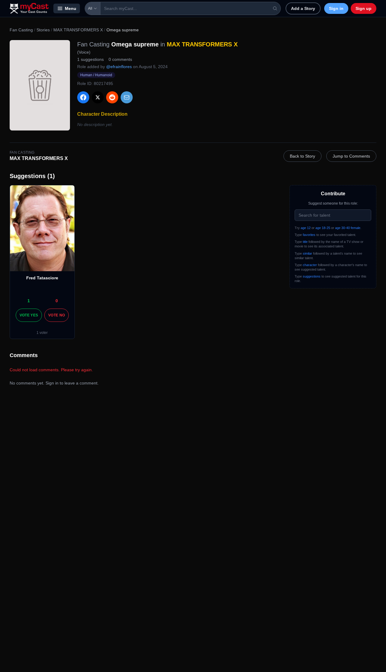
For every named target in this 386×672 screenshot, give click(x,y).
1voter (42, 333)
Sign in (336, 8)
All (90, 8)
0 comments (120, 59)
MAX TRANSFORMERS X (78, 29)
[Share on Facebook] (83, 97)
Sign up (364, 8)
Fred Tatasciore (42, 277)
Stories (43, 29)
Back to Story (302, 156)
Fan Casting (21, 29)
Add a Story (303, 8)
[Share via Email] (127, 97)
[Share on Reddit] (112, 97)
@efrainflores (119, 66)
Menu (70, 8)
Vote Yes (29, 315)
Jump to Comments (351, 156)
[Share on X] (98, 97)
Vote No (56, 315)
